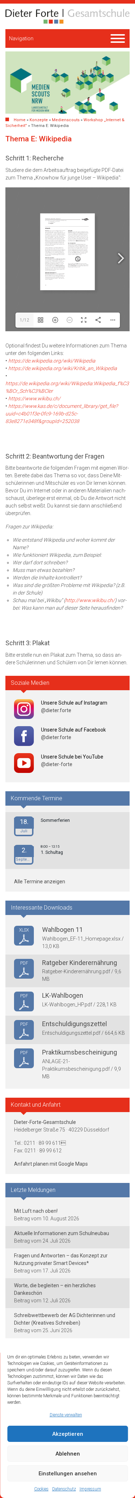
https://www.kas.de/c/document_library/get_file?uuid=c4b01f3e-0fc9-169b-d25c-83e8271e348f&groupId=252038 (61, 413)
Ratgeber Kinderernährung (79, 962)
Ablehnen (67, 1454)
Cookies (41, 1489)
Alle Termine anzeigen (39, 881)
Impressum (90, 1489)
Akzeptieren (67, 1434)
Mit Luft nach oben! (36, 1211)
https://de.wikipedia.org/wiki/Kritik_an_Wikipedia (62, 368)
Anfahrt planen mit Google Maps (51, 1164)
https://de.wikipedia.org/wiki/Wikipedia (51, 361)
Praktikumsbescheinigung (79, 1052)
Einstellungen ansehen (68, 1473)
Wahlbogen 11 (62, 929)
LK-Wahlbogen (62, 995)
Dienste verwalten (66, 1414)
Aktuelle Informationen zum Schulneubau (61, 1233)
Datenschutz (64, 1489)
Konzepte (39, 120)
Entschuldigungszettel (74, 1024)
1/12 (24, 320)
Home (20, 120)
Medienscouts (66, 120)
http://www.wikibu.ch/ (90, 600)
